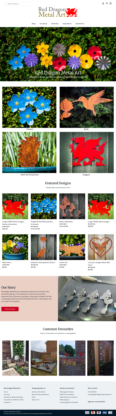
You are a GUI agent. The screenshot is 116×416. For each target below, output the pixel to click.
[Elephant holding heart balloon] (44, 247)
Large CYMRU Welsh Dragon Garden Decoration (13, 223)
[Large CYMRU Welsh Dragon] (101, 206)
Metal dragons (64, 400)
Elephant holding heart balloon (43, 262)
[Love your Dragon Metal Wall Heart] (101, 247)
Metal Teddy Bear (66, 222)
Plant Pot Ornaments (30, 175)
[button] (10, 309)
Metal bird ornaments (67, 394)
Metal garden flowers (67, 392)
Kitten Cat (63, 262)
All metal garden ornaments (69, 402)
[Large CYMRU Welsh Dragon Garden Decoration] (15, 206)
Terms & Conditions (23, 413)
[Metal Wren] (15, 247)
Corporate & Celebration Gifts (13, 400)
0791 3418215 (92, 392)
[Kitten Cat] (72, 247)
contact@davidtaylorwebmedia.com (100, 394)
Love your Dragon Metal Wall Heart (99, 264)
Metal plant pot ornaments (68, 397)
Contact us (7, 402)
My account (35, 400)
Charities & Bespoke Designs (13, 397)
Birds (86, 129)
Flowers (29, 129)
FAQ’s (33, 397)
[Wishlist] (25, 196)
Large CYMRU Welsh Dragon (98, 222)
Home (6, 392)
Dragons (86, 175)
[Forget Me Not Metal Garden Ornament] (44, 206)
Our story (7, 394)
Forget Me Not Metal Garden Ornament (42, 223)
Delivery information (38, 392)
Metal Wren (6, 262)
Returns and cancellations (40, 394)
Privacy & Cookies (9, 413)
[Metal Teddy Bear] (72, 206)
